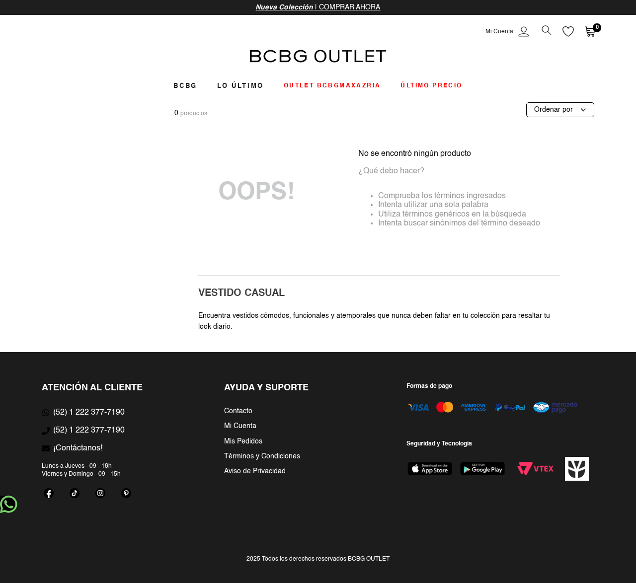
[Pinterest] (126, 493)
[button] (546, 31)
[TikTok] (74, 493)
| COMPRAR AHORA (317, 7)
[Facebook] (49, 493)
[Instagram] (100, 493)
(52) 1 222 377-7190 (89, 413)
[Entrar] (508, 31)
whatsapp (8, 504)
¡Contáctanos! (77, 448)
